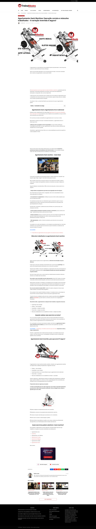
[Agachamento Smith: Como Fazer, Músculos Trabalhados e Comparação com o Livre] (34, 485)
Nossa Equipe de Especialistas (54, 511)
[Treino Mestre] (27, 5)
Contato (50, 514)
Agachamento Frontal (36, 437)
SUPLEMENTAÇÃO (55, 10)
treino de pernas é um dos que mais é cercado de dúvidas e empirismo (44, 90)
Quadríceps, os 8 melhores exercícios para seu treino (47, 328)
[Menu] (18, 10)
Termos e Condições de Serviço (54, 517)
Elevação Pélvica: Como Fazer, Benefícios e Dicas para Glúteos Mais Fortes (62, 493)
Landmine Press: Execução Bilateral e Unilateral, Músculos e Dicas (29, 511)
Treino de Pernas (45, 490)
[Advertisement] (48, 82)
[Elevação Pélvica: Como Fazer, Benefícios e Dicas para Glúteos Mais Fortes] (62, 485)
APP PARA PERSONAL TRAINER (66, 10)
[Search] (77, 10)
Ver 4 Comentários (48, 499)
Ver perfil (44, 456)
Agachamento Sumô (36, 442)
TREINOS (26, 10)
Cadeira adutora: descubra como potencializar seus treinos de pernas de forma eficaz (48, 494)
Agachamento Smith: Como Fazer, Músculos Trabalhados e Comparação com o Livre (34, 493)
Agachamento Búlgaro (36, 439)
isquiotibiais (36, 297)
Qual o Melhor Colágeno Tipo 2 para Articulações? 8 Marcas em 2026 (29, 513)
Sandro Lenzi (36, 473)
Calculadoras (33, 10)
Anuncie (50, 512)
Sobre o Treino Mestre (53, 509)
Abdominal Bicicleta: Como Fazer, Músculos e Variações (27, 509)
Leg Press (34, 433)
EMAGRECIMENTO (46, 10)
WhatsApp (51, 456)
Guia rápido (51, 519)
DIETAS (39, 10)
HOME (22, 10)
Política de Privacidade (53, 516)
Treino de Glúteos (21, 15)
